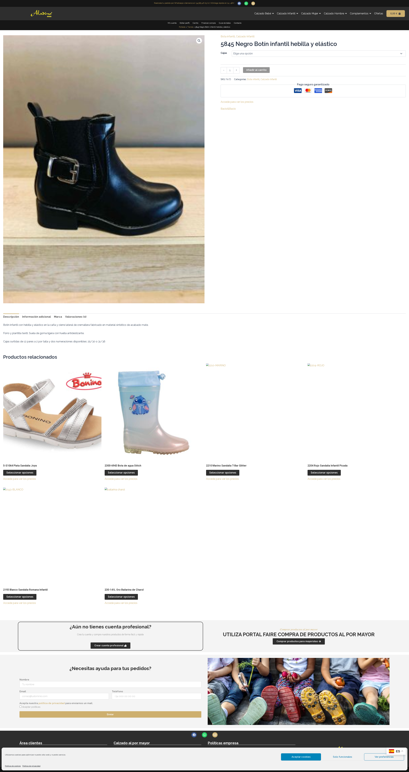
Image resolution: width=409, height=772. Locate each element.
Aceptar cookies (301, 756)
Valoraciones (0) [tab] (75, 316)
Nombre (24, 679)
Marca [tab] (58, 316)
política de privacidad (52, 703)
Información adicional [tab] (36, 316)
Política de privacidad (31, 766)
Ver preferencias (384, 756)
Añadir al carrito (256, 69)
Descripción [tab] (11, 316)
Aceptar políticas (31, 706)
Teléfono (117, 691)
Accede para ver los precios (237, 101)
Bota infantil (228, 36)
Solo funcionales (342, 756)
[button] (199, 41)
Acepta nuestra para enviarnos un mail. (56, 703)
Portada (182, 27)
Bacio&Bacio (228, 108)
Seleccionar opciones (19, 472)
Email (22, 691)
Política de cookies (13, 766)
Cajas (224, 53)
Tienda (190, 27)
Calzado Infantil (245, 36)
